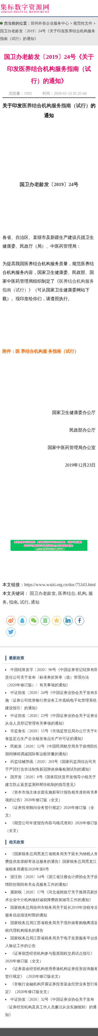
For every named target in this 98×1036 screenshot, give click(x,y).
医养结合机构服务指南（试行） (56, 105)
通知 (35, 602)
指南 (13, 602)
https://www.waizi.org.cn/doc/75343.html (60, 584)
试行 (24, 602)
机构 (82, 593)
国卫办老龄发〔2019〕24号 (49, 184)
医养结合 (66, 593)
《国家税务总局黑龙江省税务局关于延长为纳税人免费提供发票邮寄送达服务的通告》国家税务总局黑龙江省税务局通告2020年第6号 (51, 861)
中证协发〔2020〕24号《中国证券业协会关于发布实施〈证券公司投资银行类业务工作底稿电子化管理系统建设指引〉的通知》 (51, 700)
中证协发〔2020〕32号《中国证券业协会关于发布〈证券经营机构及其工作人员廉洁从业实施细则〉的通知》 (51, 1007)
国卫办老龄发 (43, 593)
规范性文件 (83, 23)
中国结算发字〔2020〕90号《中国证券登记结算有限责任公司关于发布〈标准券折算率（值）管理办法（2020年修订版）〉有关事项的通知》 (51, 677)
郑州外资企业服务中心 (50, 23)
